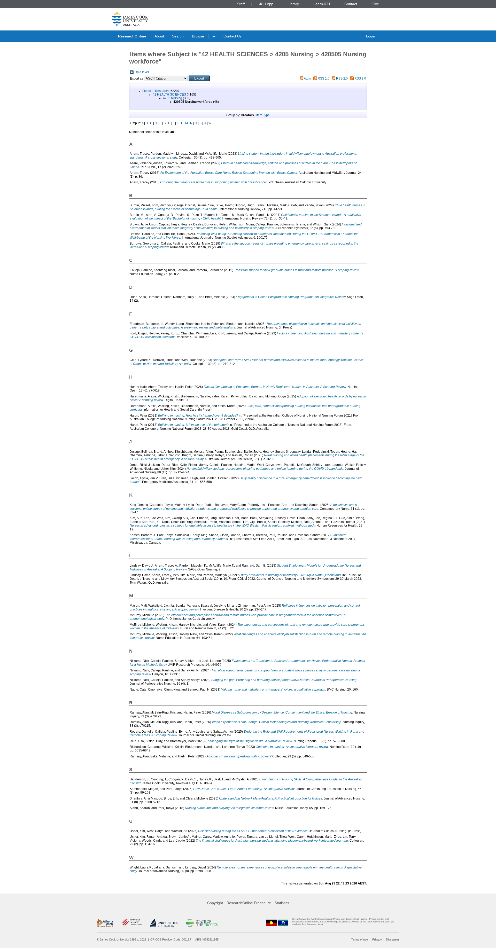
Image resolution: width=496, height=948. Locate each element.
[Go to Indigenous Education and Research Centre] (271, 923)
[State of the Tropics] (201, 923)
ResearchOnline (132, 36)
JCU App (266, 4)
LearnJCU (321, 4)
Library (293, 4)
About (159, 36)
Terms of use (359, 939)
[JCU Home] (130, 18)
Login (370, 36)
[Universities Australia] (163, 923)
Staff (241, 4)
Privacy (377, 939)
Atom (307, 78)
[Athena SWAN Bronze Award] (105, 923)
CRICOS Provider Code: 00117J (170, 939)
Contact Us (232, 36)
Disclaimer (392, 939)
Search (178, 36)
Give (375, 4)
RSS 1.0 (323, 78)
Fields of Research (155, 91)
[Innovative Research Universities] (131, 923)
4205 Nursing (172, 98)
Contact (350, 4)
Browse (198, 36)
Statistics (282, 903)
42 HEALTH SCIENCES (169, 94)
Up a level (142, 72)
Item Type (263, 115)
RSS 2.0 (342, 78)
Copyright (215, 903)
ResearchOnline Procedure (249, 903)
